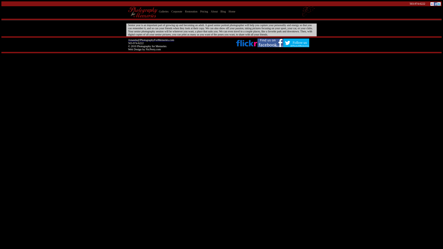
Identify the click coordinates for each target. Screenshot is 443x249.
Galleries (164, 11)
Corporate (176, 11)
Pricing (204, 11)
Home (232, 11)
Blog (223, 11)
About (214, 11)
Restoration (191, 11)
